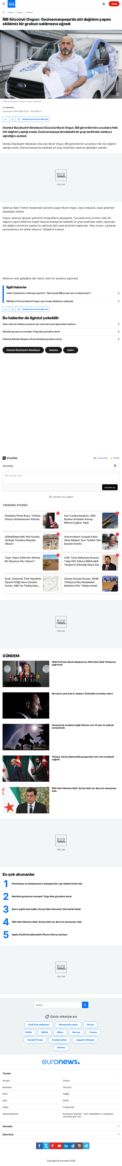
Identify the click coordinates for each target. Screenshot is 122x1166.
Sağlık (66, 1093)
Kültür (28, 1032)
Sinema (61, 1047)
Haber (10, 12)
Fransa (93, 1032)
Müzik (44, 1032)
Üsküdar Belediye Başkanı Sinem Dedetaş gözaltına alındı (32, 339)
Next (5, 1093)
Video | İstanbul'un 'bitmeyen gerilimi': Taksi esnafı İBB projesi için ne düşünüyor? (48, 293)
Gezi (5, 1100)
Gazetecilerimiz (10, 1113)
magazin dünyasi (85, 1039)
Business (7, 1087)
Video (5, 1107)
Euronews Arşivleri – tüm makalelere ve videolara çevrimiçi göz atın (88, 1115)
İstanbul (53, 350)
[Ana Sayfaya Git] (11, 4)
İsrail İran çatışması (38, 1024)
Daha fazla (8, 1134)
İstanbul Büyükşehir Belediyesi (23, 350)
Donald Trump (35, 1039)
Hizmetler (8, 1126)
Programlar (68, 1107)
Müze (60, 1032)
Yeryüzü (67, 1087)
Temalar (7, 1073)
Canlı (114, 3)
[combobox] (61, 1005)
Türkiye (29, 12)
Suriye (90, 1024)
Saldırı (70, 350)
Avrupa (6, 1080)
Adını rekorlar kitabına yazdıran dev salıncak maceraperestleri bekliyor (39, 324)
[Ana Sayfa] (3, 12)
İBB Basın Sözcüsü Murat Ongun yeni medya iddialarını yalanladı (39, 301)
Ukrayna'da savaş (68, 1024)
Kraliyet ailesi (59, 1039)
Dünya (20, 12)
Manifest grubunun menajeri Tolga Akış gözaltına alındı (31, 331)
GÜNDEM (11, 656)
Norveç (76, 1032)
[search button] (85, 1005)
